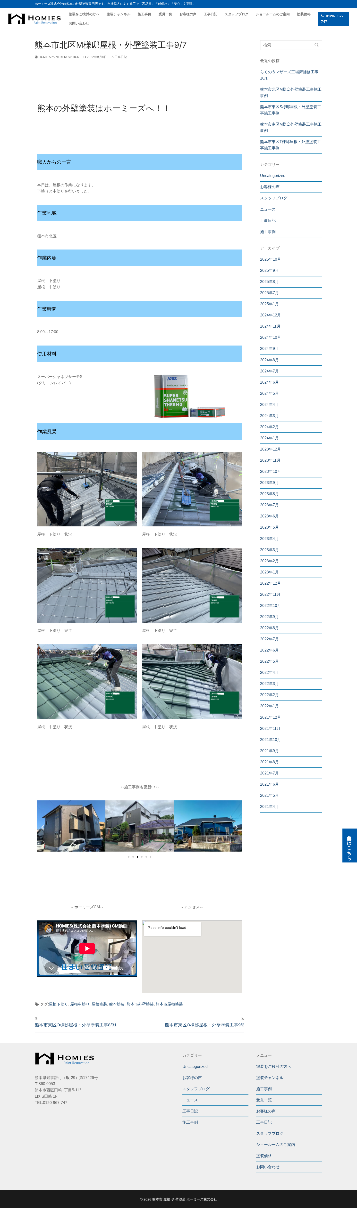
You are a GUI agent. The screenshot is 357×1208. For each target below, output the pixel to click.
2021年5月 (269, 795)
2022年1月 (269, 706)
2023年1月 (269, 572)
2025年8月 (269, 282)
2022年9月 (269, 617)
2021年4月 (269, 807)
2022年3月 (269, 684)
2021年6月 (269, 784)
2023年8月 (269, 494)
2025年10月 (270, 259)
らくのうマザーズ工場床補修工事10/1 (289, 75)
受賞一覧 (264, 1100)
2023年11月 (270, 460)
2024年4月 (269, 405)
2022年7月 (269, 639)
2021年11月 (270, 728)
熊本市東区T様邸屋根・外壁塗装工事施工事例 (290, 145)
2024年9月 (269, 348)
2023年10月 (270, 471)
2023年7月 (269, 505)
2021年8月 (269, 762)
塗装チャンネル (269, 1078)
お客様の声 (270, 187)
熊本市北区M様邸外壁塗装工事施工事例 (291, 92)
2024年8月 (269, 360)
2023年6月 (269, 516)
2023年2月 (269, 561)
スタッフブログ (273, 198)
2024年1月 (269, 438)
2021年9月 (269, 751)
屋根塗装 (99, 1004)
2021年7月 (269, 773)
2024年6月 (269, 382)
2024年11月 (270, 326)
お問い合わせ (268, 1167)
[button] (128, 857)
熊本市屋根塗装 (169, 1004)
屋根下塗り (58, 1004)
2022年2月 (269, 695)
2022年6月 (269, 650)
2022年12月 (270, 583)
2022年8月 (269, 628)
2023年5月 (269, 527)
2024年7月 (269, 371)
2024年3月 (269, 416)
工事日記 (120, 57)
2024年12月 (270, 315)
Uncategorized (272, 176)
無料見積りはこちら (349, 845)
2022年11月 (270, 594)
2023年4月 (269, 539)
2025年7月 (269, 293)
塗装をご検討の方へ (273, 1066)
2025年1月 (269, 304)
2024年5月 (269, 393)
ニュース (268, 209)
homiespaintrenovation (59, 57)
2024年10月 (270, 337)
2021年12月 (270, 717)
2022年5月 (269, 661)
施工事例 (268, 232)
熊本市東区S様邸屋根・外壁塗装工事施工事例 (290, 110)
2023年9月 (269, 483)
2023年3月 (269, 550)
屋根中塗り (80, 1004)
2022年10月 (270, 606)
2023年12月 (270, 449)
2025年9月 (269, 270)
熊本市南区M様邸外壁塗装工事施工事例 (291, 127)
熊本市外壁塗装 (140, 1004)
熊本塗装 (117, 1004)
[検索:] (291, 45)
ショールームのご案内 (275, 1145)
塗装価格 (264, 1156)
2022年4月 (269, 672)
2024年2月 (269, 427)
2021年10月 (270, 740)
